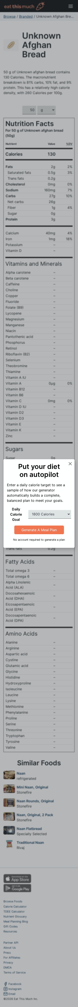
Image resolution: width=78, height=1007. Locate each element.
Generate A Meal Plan (39, 530)
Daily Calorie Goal (16, 514)
